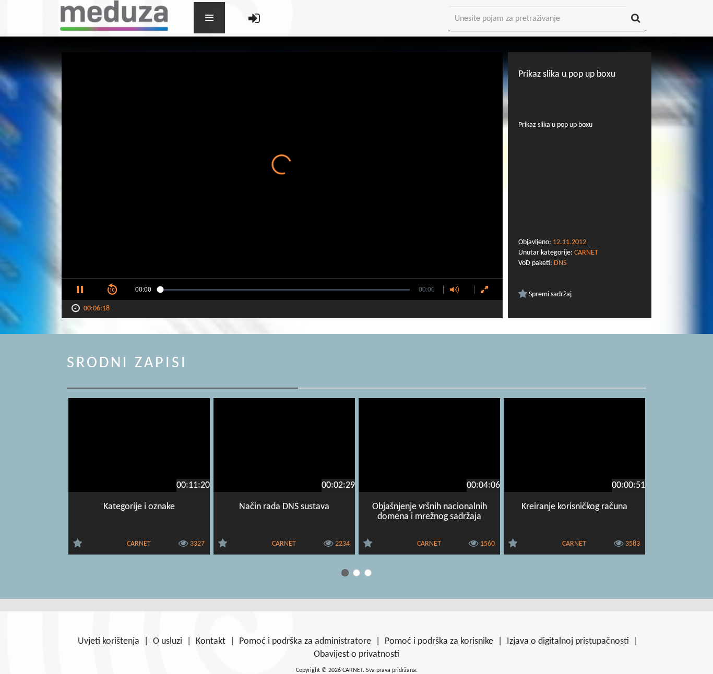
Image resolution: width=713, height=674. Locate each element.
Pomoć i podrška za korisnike (439, 641)
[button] (80, 289)
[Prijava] (254, 19)
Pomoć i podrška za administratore (305, 641)
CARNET (586, 253)
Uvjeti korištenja (108, 641)
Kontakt (210, 641)
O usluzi (167, 641)
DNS (560, 263)
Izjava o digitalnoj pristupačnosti (568, 641)
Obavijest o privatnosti (356, 654)
